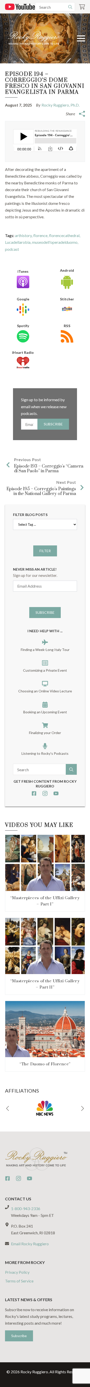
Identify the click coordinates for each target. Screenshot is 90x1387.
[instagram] (45, 793)
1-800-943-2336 (25, 1208)
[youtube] (56, 793)
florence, (41, 235)
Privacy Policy (17, 1272)
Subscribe (53, 424)
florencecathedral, (64, 235)
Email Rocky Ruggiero (30, 1243)
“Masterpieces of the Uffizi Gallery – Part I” (45, 901)
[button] (7, 1108)
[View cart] (82, 6)
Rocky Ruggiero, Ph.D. (61, 105)
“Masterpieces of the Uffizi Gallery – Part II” (45, 984)
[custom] (34, 793)
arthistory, (24, 235)
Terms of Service (19, 1280)
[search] (70, 6)
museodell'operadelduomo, (55, 242)
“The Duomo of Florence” (45, 1064)
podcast (12, 249)
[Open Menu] (81, 38)
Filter (45, 551)
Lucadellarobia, (18, 242)
